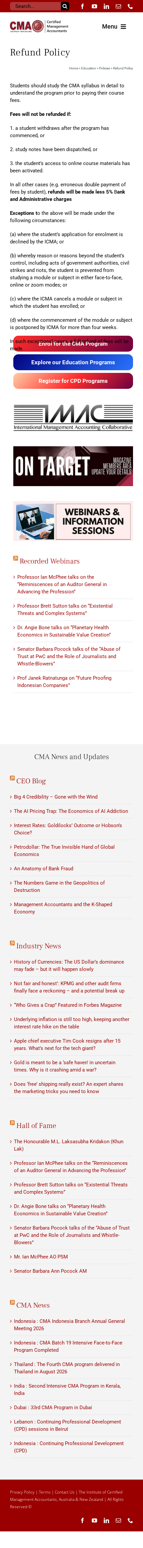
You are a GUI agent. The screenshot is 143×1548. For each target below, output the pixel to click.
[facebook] (82, 6)
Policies (104, 68)
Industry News (38, 946)
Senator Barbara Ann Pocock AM (50, 1271)
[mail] (118, 6)
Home (73, 68)
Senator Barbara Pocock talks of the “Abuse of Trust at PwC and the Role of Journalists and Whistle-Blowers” (68, 656)
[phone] (130, 6)
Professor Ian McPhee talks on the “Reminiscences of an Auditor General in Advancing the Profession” (62, 584)
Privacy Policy (22, 1492)
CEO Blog (31, 781)
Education (88, 68)
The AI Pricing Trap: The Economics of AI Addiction (71, 811)
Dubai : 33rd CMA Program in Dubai (53, 1408)
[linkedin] (106, 6)
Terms (45, 1492)
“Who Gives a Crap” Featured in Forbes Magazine (68, 1005)
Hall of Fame (36, 1125)
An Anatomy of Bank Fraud (43, 869)
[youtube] (94, 6)
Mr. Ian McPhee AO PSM (41, 1257)
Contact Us (64, 1492)
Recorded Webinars (50, 561)
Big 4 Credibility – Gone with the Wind (55, 797)
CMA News (33, 1305)
